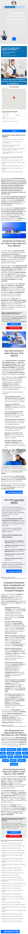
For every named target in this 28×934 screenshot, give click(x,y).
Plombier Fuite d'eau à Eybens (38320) (11, 868)
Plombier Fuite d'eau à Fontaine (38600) (11, 171)
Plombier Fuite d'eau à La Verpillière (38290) (13, 904)
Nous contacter (15, 328)
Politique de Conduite (13, 929)
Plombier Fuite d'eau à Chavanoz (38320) (12, 918)
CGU (8, 927)
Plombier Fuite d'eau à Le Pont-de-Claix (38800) (11, 862)
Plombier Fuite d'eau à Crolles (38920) (11, 877)
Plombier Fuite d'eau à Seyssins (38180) (11, 885)
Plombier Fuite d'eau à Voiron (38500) (11, 843)
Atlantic (18, 753)
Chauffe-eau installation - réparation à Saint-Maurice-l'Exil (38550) (13, 149)
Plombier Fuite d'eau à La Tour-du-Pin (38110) (13, 883)
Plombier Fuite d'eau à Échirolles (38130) (12, 165)
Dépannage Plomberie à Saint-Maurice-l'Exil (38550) (13, 153)
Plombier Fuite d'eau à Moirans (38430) (11, 916)
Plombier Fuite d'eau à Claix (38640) (10, 888)
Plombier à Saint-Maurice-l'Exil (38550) (13, 139)
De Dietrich (14, 764)
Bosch (25, 749)
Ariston (25, 753)
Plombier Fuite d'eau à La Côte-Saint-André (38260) (12, 899)
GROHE (3, 753)
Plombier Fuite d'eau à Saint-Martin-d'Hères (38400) (13, 163)
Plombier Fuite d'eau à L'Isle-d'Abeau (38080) (13, 850)
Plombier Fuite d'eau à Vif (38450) (10, 875)
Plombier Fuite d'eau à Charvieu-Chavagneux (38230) (13, 865)
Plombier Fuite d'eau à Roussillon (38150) (12, 872)
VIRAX (3, 749)
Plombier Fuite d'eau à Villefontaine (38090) (13, 845)
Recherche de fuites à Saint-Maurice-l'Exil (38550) (12, 142)
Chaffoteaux (21, 760)
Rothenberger (11, 749)
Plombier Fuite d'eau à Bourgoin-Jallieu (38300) (12, 169)
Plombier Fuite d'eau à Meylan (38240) (11, 848)
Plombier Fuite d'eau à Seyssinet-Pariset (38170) (12, 856)
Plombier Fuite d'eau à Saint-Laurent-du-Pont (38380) (13, 911)
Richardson (18, 757)
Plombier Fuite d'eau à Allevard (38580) (11, 896)
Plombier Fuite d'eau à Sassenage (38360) (12, 858)
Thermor (5, 760)
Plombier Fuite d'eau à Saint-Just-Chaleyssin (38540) (13, 908)
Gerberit (3, 757)
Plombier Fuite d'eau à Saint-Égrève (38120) (12, 852)
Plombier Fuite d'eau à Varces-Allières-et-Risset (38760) (12, 880)
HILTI (19, 749)
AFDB (25, 757)
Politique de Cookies (14, 927)
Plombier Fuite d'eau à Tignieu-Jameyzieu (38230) (12, 891)
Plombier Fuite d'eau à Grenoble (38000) (11, 160)
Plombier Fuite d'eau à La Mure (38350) (11, 921)
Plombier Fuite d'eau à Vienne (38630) (11, 894)
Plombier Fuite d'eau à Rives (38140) (10, 902)
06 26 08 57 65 (20, 7)
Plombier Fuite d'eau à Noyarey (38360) (11, 914)
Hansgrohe (11, 753)
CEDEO (10, 757)
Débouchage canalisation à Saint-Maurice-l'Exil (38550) (12, 146)
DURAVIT (13, 760)
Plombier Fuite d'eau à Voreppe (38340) (11, 870)
